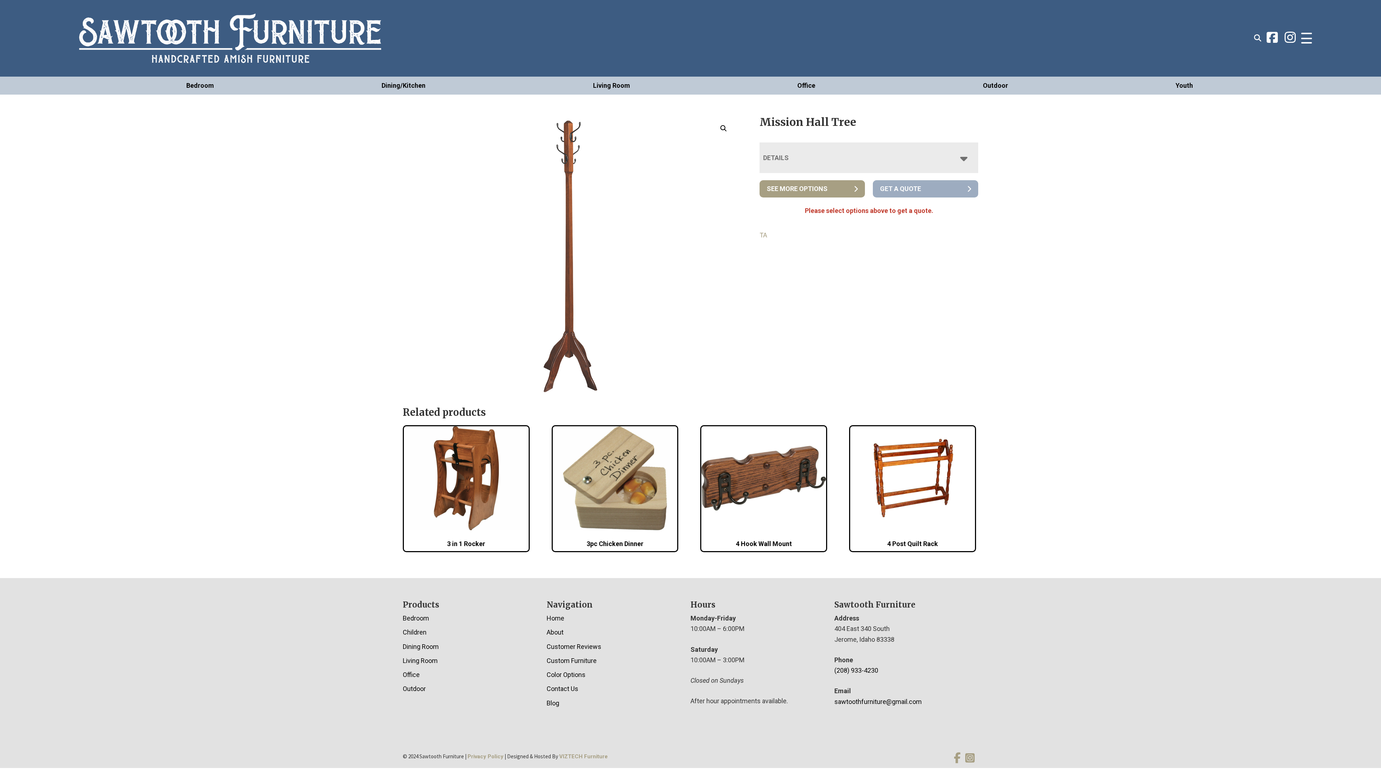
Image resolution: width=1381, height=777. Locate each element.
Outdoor (995, 85)
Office (806, 85)
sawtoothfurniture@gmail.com (878, 701)
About (555, 632)
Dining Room (421, 646)
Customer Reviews (574, 646)
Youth (1184, 85)
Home (555, 618)
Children (415, 632)
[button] (723, 128)
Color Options (566, 674)
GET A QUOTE (900, 188)
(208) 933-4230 (856, 670)
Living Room (611, 85)
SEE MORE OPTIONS (797, 188)
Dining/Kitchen (403, 85)
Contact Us (562, 688)
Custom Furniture (572, 660)
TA (763, 235)
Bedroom (200, 85)
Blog (553, 703)
